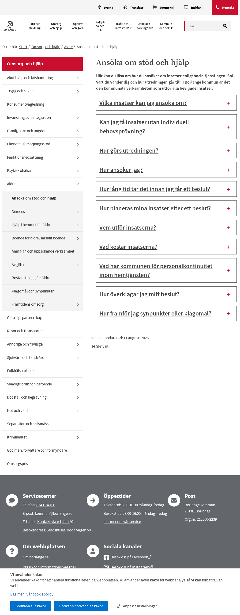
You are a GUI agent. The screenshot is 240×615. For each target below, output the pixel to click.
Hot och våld (17, 410)
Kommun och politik (165, 26)
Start (23, 46)
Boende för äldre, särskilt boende (38, 238)
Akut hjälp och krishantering (30, 77)
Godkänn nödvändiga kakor (81, 606)
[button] (166, 103)
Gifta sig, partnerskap (24, 317)
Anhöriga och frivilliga (25, 344)
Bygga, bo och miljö (100, 26)
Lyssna (108, 7)
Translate (136, 7)
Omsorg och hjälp (56, 26)
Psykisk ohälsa (19, 170)
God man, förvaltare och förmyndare (37, 450)
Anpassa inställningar (140, 606)
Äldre (68, 46)
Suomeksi (166, 7)
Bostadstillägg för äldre (31, 277)
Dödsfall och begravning (27, 397)
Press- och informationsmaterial (49, 567)
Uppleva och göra (78, 26)
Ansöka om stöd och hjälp (34, 198)
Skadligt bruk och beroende (29, 384)
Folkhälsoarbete (20, 370)
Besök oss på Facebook (131, 557)
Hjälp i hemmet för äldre (31, 224)
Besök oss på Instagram (132, 567)
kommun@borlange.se (53, 513)
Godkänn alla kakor (30, 606)
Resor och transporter (25, 330)
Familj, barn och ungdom (27, 130)
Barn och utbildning (34, 26)
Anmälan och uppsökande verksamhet (43, 251)
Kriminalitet (17, 437)
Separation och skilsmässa (29, 423)
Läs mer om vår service (122, 521)
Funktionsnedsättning (25, 157)
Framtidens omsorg (28, 304)
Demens (18, 211)
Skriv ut (102, 346)
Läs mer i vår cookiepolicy (31, 594)
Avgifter (18, 264)
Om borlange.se (36, 557)
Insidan (196, 7)
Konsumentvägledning (25, 104)
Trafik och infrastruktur (123, 26)
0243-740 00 (45, 505)
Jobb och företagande (145, 26)
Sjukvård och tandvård (25, 357)
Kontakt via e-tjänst (55, 521)
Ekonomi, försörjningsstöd (28, 144)
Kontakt (228, 7)
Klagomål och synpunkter (33, 291)
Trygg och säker (20, 90)
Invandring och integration (29, 117)
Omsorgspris (17, 463)
